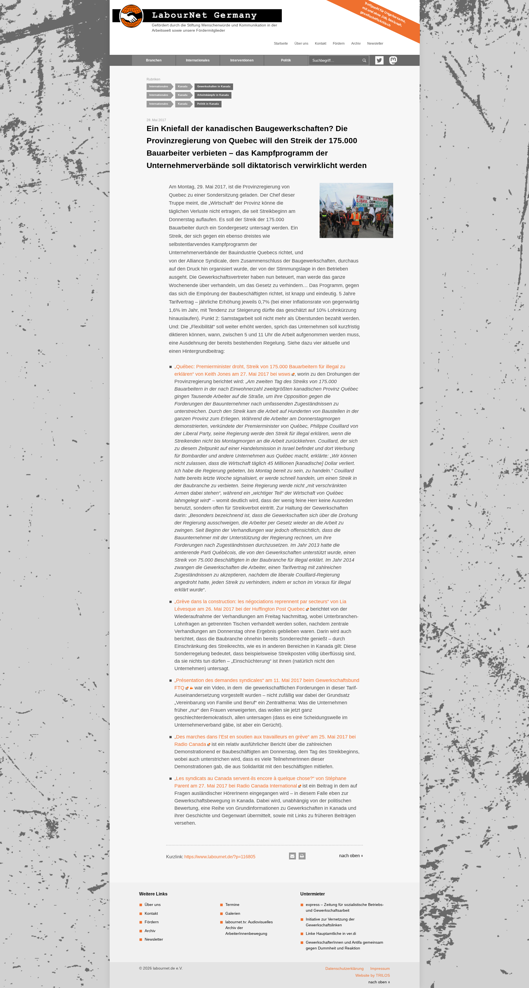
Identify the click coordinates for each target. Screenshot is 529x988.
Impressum (380, 968)
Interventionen (241, 60)
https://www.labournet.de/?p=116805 (219, 856)
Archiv (356, 43)
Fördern (339, 43)
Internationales (198, 60)
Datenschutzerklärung (344, 968)
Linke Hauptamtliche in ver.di (331, 933)
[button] (292, 855)
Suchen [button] (364, 60)
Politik (286, 60)
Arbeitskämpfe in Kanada (213, 95)
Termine (232, 904)
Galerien (232, 913)
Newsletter (375, 43)
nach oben (350, 855)
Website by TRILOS (372, 975)
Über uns (301, 43)
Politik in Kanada (208, 103)
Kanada (182, 86)
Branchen (154, 60)
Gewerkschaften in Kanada (213, 86)
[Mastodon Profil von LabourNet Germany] (393, 60)
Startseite (281, 43)
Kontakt (320, 43)
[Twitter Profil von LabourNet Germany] (379, 60)
